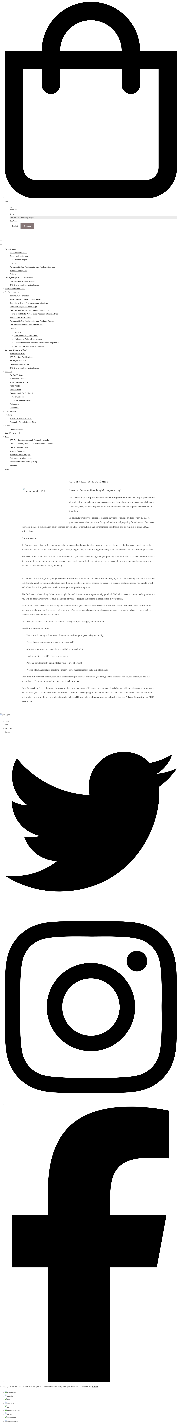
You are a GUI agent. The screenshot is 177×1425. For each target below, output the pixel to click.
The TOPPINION (16, 375)
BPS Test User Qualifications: (26, 335)
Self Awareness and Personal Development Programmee (36, 343)
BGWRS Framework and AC (21, 418)
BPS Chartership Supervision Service (24, 285)
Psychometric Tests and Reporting (23, 462)
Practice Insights (21, 260)
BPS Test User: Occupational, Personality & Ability (29, 440)
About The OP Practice (19, 382)
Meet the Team (15, 390)
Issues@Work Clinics (18, 252)
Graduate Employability (19, 271)
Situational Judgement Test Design (23, 307)
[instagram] (91, 1105)
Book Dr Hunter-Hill (12, 433)
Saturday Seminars (17, 353)
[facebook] (91, 1381)
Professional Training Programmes (28, 339)
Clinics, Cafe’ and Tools (19, 447)
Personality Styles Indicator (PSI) (23, 422)
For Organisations (12, 292)
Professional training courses (21, 458)
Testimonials (14, 404)
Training (13, 274)
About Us (8, 372)
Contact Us (14, 408)
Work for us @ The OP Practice (22, 393)
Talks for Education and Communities (29, 346)
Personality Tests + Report (20, 455)
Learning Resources (18, 451)
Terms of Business (17, 397)
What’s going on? (16, 429)
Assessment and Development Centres (25, 299)
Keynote (17, 332)
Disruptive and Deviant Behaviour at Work (26, 325)
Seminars (13, 465)
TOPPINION (15, 386)
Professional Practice (18, 379)
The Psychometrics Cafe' (15, 289)
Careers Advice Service (19, 256)
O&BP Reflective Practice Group (22, 281)
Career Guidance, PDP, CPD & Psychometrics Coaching (32, 444)
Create (95, 1386)
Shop (7, 436)
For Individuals (10, 249)
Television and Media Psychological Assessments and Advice (34, 314)
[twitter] (91, 907)
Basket (15, 226)
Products (8, 415)
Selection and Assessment (20, 317)
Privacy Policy (10, 411)
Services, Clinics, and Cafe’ (15, 350)
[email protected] (72, 681)
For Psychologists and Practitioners (19, 278)
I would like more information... (21, 400)
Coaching (13, 263)
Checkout (27, 226)
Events (7, 426)
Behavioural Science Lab (19, 296)
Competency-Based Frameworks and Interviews (29, 303)
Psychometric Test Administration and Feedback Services (32, 267)
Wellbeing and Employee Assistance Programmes (29, 310)
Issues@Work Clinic (18, 361)
